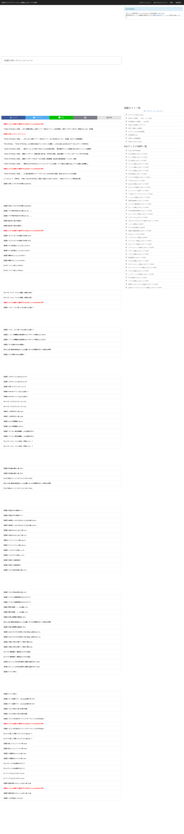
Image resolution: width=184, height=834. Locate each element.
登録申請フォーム (161, 15)
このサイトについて (145, 2)
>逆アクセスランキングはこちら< (153, 111)
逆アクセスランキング (160, 2)
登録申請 (178, 2)
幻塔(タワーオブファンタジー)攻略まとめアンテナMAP (19, 2)
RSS (171, 2)
